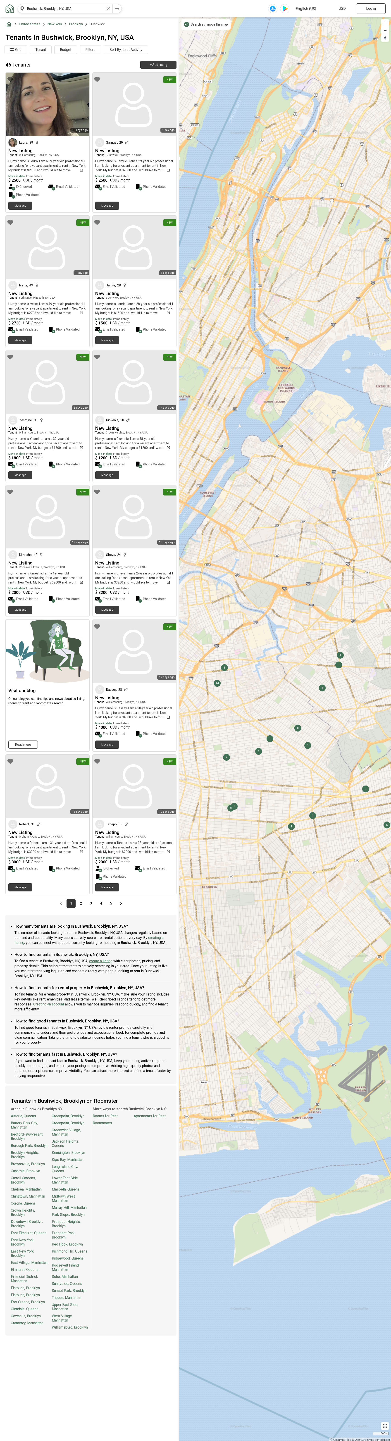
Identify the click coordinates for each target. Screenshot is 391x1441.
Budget (65, 50)
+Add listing (158, 65)
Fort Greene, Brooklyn (28, 1302)
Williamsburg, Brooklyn (70, 1327)
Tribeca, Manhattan (66, 1298)
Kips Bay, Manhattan (67, 1160)
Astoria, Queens (23, 1116)
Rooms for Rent (105, 1116)
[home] (9, 24)
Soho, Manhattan (65, 1276)
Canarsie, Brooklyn (25, 1171)
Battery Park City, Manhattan (24, 1125)
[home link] (9, 8)
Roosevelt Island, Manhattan (65, 1267)
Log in (371, 8)
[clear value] (108, 8)
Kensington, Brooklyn (68, 1152)
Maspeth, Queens (66, 1189)
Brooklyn (76, 24)
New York (54, 24)
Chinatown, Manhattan (28, 1196)
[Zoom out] (385, 30)
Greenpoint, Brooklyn (68, 1116)
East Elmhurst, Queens (28, 1233)
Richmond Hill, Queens (69, 1251)
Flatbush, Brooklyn (25, 1288)
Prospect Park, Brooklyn (63, 1235)
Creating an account (48, 1004)
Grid (18, 50)
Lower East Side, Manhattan (65, 1180)
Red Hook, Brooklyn (67, 1244)
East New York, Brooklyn (22, 1242)
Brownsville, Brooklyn (28, 1164)
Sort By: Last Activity (126, 50)
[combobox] (65, 8)
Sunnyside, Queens (67, 1283)
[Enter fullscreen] (385, 1426)
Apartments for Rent (150, 1116)
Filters (90, 50)
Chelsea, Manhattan (26, 1189)
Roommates (102, 1123)
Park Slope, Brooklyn (68, 1214)
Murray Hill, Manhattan (69, 1207)
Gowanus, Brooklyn (26, 1316)
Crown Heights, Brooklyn (23, 1212)
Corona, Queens (23, 1203)
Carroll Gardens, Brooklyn (23, 1180)
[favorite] (10, 79)
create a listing (100, 961)
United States (30, 24)
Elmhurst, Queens (24, 1269)
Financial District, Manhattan (24, 1278)
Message (20, 205)
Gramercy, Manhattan (27, 1323)
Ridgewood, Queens (68, 1258)
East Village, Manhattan (29, 1262)
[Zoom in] (385, 23)
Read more (23, 744)
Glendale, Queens (24, 1309)
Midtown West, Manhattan (64, 1198)
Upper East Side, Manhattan (65, 1307)
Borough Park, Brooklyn (29, 1145)
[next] (117, 8)
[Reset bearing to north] (385, 38)
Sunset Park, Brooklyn (69, 1291)
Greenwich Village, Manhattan (66, 1132)
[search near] (22, 8)
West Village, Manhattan (62, 1318)
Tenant (41, 50)
